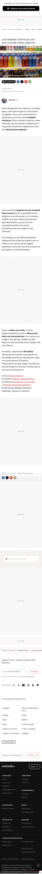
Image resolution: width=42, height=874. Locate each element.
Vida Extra (25, 782)
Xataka (4, 779)
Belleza (24, 720)
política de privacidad (27, 676)
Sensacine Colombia (28, 852)
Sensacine (25, 794)
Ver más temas (8, 742)
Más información (32, 871)
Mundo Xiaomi (7, 793)
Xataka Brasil (6, 845)
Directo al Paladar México (10, 859)
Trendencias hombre (26, 473)
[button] (12, 100)
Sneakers (6, 708)
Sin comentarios (10, 81)
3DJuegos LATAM (27, 841)
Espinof (24, 797)
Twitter (21, 81)
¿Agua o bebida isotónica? (24, 378)
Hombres (13, 473)
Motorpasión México (28, 859)
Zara (33, 29)
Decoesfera (6, 827)
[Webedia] (8, 767)
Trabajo (5, 715)
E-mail (29, 81)
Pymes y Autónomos (28, 827)
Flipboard (25, 81)
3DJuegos (25, 779)
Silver (4, 720)
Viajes (24, 715)
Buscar (32, 755)
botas (4, 724)
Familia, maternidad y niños (30, 709)
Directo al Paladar (8, 808)
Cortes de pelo (28, 724)
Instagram (28, 685)
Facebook (18, 81)
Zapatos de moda (9, 729)
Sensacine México (27, 848)
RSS (33, 685)
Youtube (23, 685)
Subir (33, 767)
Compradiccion (7, 830)
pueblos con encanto (10, 733)
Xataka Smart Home (9, 789)
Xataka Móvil (6, 782)
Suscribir (34, 671)
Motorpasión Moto (28, 812)
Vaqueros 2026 (23, 650)
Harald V (19, 29)
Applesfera (5, 786)
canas (27, 29)
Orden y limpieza (28, 729)
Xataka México (7, 841)
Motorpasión (26, 808)
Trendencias (6, 823)
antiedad (25, 733)
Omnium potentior (15, 375)
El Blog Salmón (27, 823)
